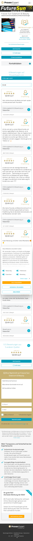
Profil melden (17, 437)
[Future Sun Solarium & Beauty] (8, 25)
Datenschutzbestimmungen (18, 424)
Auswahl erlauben (16, 287)
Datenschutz (26, 533)
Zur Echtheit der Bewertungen (16, 44)
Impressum (16, 534)
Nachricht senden (16, 419)
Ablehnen (16, 292)
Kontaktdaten (15, 63)
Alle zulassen (17, 283)
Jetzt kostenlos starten (17, 516)
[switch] (18, 270)
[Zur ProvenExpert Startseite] (10, 3)
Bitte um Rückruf (9, 415)
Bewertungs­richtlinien (8, 533)
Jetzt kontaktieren (17, 57)
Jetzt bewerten (16, 49)
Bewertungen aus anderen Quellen (25, 38)
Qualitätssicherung (18, 533)
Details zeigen (24, 278)
